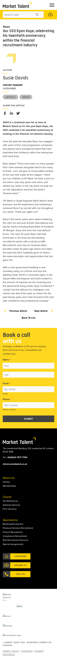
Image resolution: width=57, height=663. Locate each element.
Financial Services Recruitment (18, 527)
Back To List (28, 318)
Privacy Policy (11, 651)
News (25, 97)
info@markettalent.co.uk (15, 464)
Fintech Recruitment (13, 532)
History (6, 481)
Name (7, 359)
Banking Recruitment (13, 523)
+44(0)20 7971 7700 (17, 457)
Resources (9, 654)
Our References (10, 500)
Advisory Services (11, 504)
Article (10, 97)
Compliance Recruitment (15, 536)
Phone (7, 399)
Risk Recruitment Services (15, 540)
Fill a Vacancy (9, 508)
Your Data (27, 651)
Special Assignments (13, 544)
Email (7, 383)
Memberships (9, 485)
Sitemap (38, 651)
